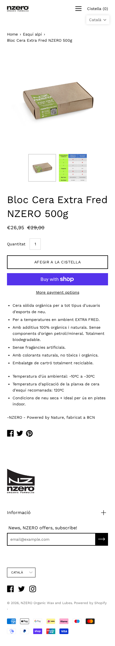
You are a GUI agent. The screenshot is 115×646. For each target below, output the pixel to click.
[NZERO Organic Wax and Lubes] (18, 8)
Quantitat (16, 244)
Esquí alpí (32, 34)
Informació (19, 512)
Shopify (100, 603)
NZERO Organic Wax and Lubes (46, 603)
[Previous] (21, 100)
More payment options (57, 292)
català (17, 572)
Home (12, 34)
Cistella (97, 8)
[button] (97, 19)
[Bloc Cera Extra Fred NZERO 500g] (42, 168)
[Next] (94, 100)
